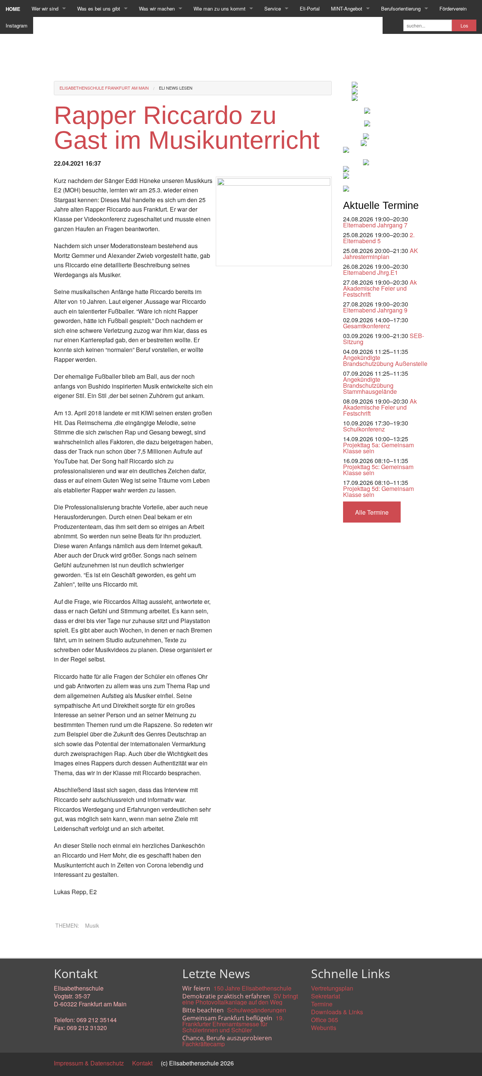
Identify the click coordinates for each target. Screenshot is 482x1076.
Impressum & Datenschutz (89, 1063)
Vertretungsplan (332, 988)
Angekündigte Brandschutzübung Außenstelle (385, 360)
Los (464, 25)
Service (272, 8)
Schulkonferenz (364, 429)
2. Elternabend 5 (379, 237)
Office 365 (324, 1019)
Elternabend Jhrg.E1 (370, 272)
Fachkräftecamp (203, 1043)
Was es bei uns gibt (98, 8)
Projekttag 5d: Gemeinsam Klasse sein (378, 491)
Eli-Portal (310, 8)
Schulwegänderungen (256, 1010)
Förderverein (453, 8)
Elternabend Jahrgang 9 (375, 310)
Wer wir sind (45, 8)
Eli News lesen (175, 88)
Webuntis (323, 1027)
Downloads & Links (337, 1011)
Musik (92, 925)
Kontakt (142, 1063)
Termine (322, 1004)
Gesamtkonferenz (366, 326)
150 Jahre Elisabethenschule (252, 988)
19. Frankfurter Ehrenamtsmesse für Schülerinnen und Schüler (233, 1024)
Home (13, 8)
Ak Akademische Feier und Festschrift (380, 288)
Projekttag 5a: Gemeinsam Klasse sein (378, 447)
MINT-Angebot (346, 8)
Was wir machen (157, 8)
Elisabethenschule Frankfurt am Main (104, 88)
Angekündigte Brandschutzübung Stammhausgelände (370, 385)
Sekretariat (325, 996)
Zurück (63, 944)
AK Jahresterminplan (380, 253)
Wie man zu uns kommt (220, 8)
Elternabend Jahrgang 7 (375, 225)
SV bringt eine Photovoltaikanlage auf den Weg (240, 999)
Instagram (16, 25)
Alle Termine (372, 512)
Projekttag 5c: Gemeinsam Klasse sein (378, 469)
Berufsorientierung (401, 8)
